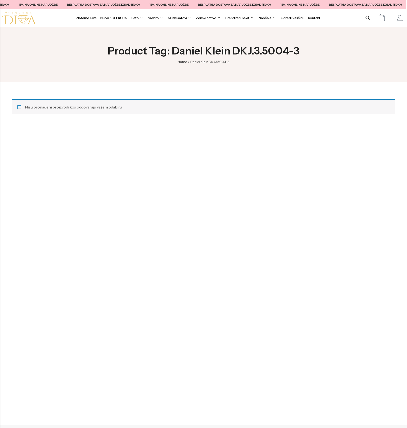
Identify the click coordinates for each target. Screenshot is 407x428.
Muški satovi (177, 18)
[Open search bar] (367, 18)
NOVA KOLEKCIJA (113, 18)
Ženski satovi (206, 18)
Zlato (134, 18)
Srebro (153, 18)
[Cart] (382, 17)
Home (182, 62)
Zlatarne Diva (86, 18)
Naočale (265, 18)
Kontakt (314, 18)
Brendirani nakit (237, 18)
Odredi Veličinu (292, 18)
